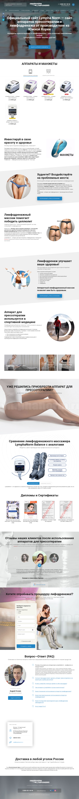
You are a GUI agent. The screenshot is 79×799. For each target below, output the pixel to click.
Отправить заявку (26, 646)
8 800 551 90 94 (16, 737)
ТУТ (36, 393)
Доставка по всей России (62, 10)
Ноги (19, 612)
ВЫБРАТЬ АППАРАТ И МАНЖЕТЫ (39, 47)
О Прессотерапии (25, 10)
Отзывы (42, 10)
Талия (19, 611)
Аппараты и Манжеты (14, 10)
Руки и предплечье (22, 609)
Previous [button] (16, 558)
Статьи (72, 10)
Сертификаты (35, 10)
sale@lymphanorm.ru (18, 742)
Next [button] (63, 558)
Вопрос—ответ (49, 10)
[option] (39, 29)
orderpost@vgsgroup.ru (65, 5)
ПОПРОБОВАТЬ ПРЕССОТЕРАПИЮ (50, 198)
